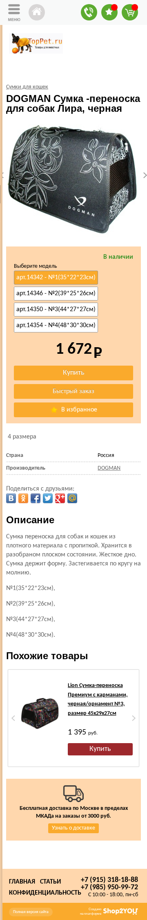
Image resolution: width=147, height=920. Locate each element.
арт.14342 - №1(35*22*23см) (56, 277)
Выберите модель (35, 266)
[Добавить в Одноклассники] (23, 498)
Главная (22, 882)
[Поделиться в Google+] (60, 498)
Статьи (50, 882)
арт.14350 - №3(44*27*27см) (56, 309)
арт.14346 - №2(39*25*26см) (56, 293)
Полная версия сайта (31, 912)
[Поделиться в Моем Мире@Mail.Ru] (72, 498)
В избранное (78, 410)
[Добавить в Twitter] (48, 498)
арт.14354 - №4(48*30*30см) (56, 325)
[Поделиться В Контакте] (11, 498)
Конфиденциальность (45, 893)
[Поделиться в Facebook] (35, 498)
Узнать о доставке (73, 828)
